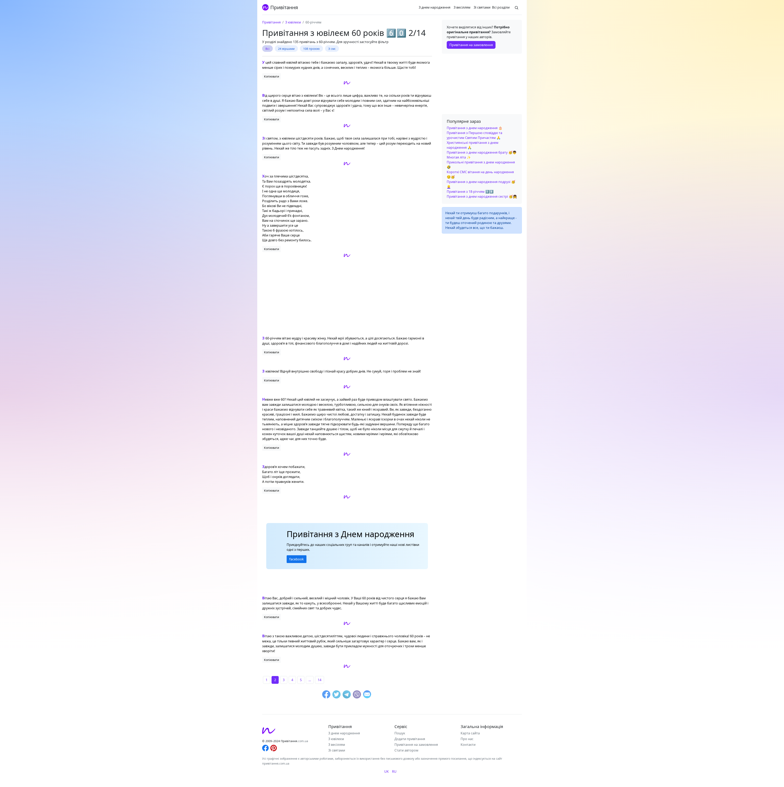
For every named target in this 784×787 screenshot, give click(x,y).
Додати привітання (409, 739)
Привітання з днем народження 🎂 (474, 128)
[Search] (516, 7)
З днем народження (434, 7)
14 (319, 680)
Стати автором (406, 750)
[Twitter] (336, 695)
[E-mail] (367, 695)
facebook (296, 559)
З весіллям (462, 7)
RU (394, 771)
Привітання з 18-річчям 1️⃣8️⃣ (470, 191)
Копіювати (271, 76)
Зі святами (482, 7)
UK (386, 771)
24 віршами (286, 49)
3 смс (332, 49)
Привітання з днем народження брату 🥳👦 (482, 152)
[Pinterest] (273, 747)
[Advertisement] (347, 297)
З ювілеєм (336, 739)
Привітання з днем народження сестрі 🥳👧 (482, 196)
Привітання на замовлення (471, 45)
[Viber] (357, 695)
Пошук (399, 733)
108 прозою (311, 49)
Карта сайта (470, 733)
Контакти (468, 744)
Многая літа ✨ (459, 157)
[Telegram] (347, 695)
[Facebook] (326, 695)
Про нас (467, 739)
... (309, 680)
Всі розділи (501, 7)
